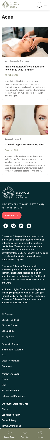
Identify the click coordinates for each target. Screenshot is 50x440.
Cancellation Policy (11, 415)
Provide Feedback (10, 390)
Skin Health (24, 61)
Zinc (21, 139)
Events (5, 379)
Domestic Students (11, 344)
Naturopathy (14, 61)
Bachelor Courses (10, 320)
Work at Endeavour (11, 374)
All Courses (7, 314)
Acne (6, 61)
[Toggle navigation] (45, 5)
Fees (4, 355)
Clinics (5, 409)
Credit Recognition (11, 360)
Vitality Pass (8, 336)
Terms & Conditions (11, 426)
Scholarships (8, 331)
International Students (12, 349)
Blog (4, 385)
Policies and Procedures (13, 396)
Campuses (7, 366)
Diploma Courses (10, 325)
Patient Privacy (9, 420)
